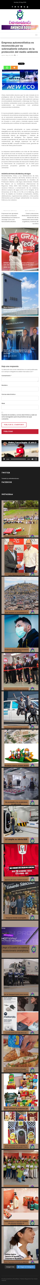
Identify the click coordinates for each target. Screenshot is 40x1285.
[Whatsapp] (7, 66)
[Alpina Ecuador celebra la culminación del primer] (20, 1168)
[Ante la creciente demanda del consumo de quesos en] (20, 1053)
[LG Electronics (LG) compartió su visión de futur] (20, 824)
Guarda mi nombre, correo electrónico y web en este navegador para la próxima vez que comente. (19, 417)
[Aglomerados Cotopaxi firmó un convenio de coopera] (20, 557)
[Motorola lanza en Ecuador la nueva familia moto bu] (20, 1015)
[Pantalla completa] (36, 459)
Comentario (6, 376)
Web (3, 403)
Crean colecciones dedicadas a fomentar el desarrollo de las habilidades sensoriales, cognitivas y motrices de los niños (30, 219)
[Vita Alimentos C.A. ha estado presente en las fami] (20, 786)
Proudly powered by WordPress (10, 1279)
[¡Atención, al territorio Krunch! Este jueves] (20, 862)
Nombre (4, 385)
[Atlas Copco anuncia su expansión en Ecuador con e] (20, 710)
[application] (20, 450)
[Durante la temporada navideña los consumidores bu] (20, 1206)
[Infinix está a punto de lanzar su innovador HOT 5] (20, 939)
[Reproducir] (4, 459)
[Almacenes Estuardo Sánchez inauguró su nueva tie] (20, 901)
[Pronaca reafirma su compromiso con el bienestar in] (20, 518)
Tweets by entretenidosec (10, 478)
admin (3, 55)
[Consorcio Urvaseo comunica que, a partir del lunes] (20, 977)
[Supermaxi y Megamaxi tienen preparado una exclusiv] (20, 1092)
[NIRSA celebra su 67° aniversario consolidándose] (20, 1244)
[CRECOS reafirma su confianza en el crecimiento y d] (20, 671)
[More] (14, 66)
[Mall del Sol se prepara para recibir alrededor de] (20, 1130)
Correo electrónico (8, 394)
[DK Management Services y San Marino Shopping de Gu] (20, 748)
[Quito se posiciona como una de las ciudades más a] (20, 595)
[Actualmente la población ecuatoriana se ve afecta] (20, 633)
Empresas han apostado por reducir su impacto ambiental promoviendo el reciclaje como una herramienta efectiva (10, 218)
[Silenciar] (32, 459)
